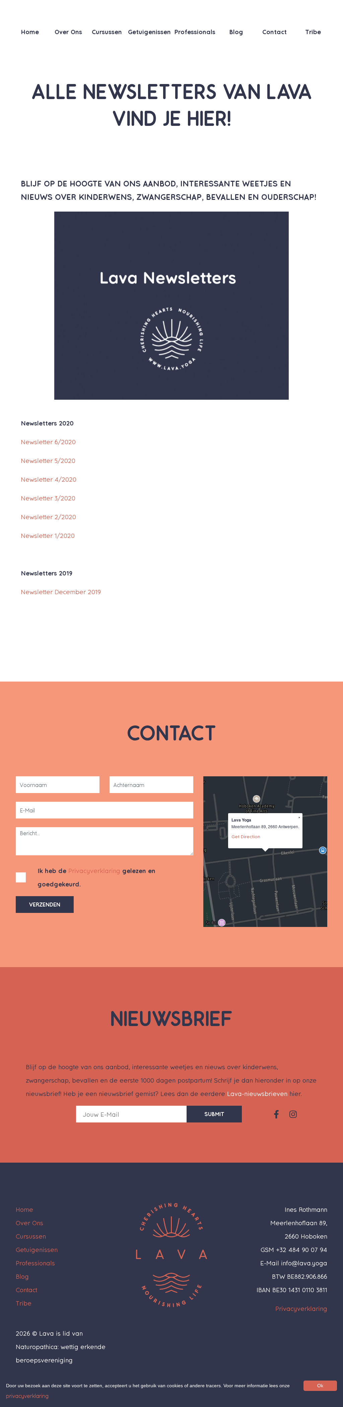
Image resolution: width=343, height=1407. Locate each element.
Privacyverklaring (94, 870)
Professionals (194, 31)
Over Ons (68, 31)
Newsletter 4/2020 (48, 479)
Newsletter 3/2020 (48, 498)
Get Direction (245, 836)
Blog (236, 31)
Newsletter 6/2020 (48, 442)
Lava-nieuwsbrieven (257, 1093)
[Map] (265, 851)
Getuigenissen (149, 31)
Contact (274, 31)
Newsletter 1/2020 (48, 535)
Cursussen (107, 31)
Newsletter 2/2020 (48, 517)
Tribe (313, 31)
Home (30, 31)
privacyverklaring (27, 1396)
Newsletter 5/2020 (48, 460)
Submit (214, 1114)
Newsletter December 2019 (61, 592)
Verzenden (44, 904)
